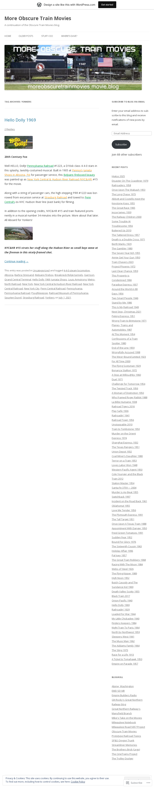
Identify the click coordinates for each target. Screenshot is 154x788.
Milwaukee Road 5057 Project (128, 727)
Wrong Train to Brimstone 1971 (129, 320)
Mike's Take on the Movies (127, 718)
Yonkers (50, 297)
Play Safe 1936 (120, 411)
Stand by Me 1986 (122, 302)
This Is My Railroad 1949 (125, 307)
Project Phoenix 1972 (123, 266)
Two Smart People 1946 (125, 298)
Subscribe (121, 144)
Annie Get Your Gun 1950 (126, 257)
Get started (107, 4)
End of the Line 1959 (123, 347)
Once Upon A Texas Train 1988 (129, 523)
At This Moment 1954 (123, 334)
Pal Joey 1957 (119, 555)
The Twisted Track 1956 (125, 388)
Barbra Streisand (24, 275)
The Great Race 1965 (123, 208)
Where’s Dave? (69, 36)
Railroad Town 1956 (123, 420)
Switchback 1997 (121, 496)
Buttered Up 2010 (121, 230)
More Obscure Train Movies (38, 18)
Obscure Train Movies (124, 731)
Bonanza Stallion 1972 (124, 370)
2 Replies (10, 129)
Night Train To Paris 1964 (126, 627)
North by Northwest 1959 (126, 632)
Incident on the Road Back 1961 (129, 501)
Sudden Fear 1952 (122, 537)
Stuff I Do (47, 36)
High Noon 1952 (120, 578)
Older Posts (26, 36)
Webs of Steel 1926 (123, 569)
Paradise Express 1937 (125, 284)
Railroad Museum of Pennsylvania (68, 293)
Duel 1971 (117, 379)
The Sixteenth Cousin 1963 (127, 546)
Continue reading (17, 261)
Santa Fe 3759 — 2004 (124, 487)
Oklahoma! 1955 (121, 505)
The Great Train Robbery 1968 (129, 560)
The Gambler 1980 (122, 248)
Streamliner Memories (124, 745)
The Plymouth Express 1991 (127, 514)
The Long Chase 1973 (124, 194)
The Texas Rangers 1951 (126, 447)
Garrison (89, 275)
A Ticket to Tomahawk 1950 (127, 659)
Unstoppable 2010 (122, 424)
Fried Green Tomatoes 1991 (127, 532)
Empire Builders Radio (124, 695)
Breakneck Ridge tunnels (69, 275)
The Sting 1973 (120, 650)
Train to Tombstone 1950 (126, 429)
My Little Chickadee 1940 (125, 618)
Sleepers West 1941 (123, 636)
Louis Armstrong (77, 279)
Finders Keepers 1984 (124, 623)
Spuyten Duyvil (13, 297)
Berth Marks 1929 (121, 244)
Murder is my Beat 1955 (125, 492)
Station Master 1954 (123, 483)
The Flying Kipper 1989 (124, 573)
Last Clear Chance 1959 (125, 271)
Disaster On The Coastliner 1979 (130, 180)
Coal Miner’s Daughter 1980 (127, 456)
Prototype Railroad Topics (126, 736)
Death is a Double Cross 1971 (128, 239)
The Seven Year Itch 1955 (126, 253)
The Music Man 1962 (123, 641)
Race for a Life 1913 (123, 654)
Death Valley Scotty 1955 (126, 591)
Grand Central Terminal (18, 279)
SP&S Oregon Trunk (123, 740)
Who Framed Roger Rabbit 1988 (129, 397)
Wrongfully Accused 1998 (126, 352)
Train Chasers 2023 (123, 262)
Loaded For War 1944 (124, 614)
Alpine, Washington (123, 686)
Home (8, 36)
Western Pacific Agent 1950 (127, 469)
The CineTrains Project (124, 754)
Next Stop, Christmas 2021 (126, 311)
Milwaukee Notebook (124, 722)
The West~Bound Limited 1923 (129, 356)
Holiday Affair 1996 (122, 551)
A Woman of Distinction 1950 (128, 393)
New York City (31, 288)
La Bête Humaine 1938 (124, 402)
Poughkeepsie (39, 293)
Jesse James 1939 (121, 212)
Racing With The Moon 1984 (127, 564)
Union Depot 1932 (122, 451)
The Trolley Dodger (122, 758)
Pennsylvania (74, 288)
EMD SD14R (118, 690)
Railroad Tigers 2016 (123, 406)
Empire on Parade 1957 (125, 663)
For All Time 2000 (121, 361)
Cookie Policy (78, 781)
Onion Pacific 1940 (122, 600)
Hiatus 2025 (118, 176)
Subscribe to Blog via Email (128, 101)
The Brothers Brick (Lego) (126, 749)
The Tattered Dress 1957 (126, 235)
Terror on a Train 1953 (124, 460)
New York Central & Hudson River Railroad (58, 284)
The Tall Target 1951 (123, 519)
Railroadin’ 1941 (121, 415)
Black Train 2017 (121, 596)
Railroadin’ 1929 (121, 609)
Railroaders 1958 (121, 185)
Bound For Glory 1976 (124, 542)
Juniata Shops (59, 279)
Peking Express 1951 (123, 316)
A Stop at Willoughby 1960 (126, 375)
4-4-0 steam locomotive (77, 270)
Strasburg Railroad (33, 297)
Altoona (9, 275)
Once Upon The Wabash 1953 (128, 189)
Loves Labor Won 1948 (124, 465)
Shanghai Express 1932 (125, 442)
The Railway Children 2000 (126, 217)
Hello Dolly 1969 (20, 120)
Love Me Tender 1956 (124, 510)
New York (27, 284)
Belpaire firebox (44, 275)
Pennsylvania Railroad (17, 293)
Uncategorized (41, 270)
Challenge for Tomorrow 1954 (128, 384)
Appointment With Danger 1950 (129, 528)
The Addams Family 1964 (126, 645)
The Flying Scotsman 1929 (126, 365)
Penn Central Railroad (53, 288)
